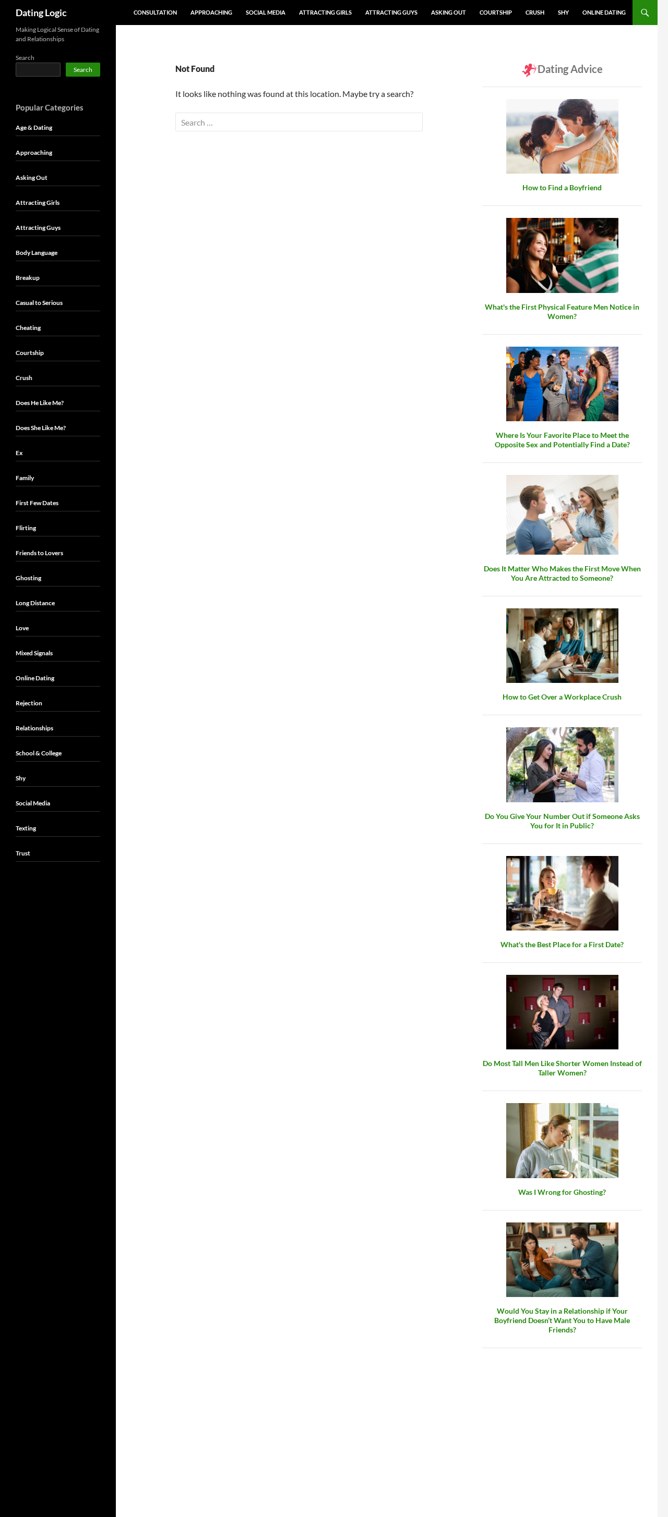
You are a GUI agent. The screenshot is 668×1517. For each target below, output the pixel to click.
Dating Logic (41, 12)
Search (25, 58)
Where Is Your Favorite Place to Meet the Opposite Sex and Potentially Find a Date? (562, 440)
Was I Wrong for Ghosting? (562, 1192)
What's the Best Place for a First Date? (562, 944)
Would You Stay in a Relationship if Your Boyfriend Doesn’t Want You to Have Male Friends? (562, 1320)
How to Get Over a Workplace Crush (562, 696)
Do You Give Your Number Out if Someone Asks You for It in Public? (562, 821)
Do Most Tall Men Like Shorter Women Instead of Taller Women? (562, 1068)
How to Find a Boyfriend (562, 187)
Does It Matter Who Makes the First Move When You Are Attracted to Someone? (562, 573)
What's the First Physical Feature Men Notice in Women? (562, 311)
